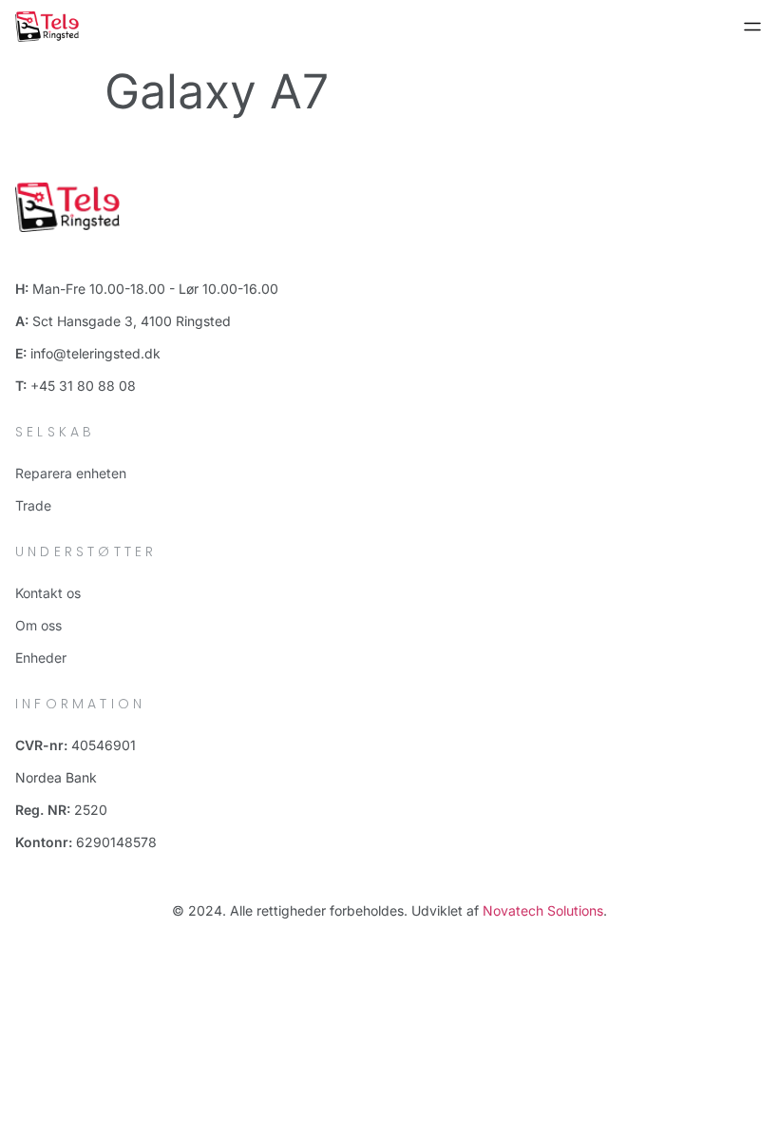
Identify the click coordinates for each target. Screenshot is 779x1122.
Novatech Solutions (543, 910)
